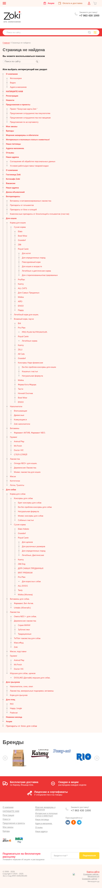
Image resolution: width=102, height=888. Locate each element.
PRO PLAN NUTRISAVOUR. (35, 332)
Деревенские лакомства (25, 621)
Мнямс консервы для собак (30, 516)
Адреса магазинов (18, 87)
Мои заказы (11, 126)
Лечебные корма (29, 341)
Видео (13, 83)
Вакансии (10, 183)
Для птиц (10, 699)
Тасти (20, 389)
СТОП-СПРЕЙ (20, 454)
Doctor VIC (19, 450)
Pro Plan (21, 328)
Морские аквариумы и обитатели (22, 135)
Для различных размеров (33, 546)
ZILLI (20, 349)
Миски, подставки (18, 651)
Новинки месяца (14, 717)
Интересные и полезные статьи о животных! (28, 139)
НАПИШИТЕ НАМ (14, 91)
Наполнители (16, 406)
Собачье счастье (26, 520)
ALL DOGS (23, 586)
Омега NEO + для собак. (25, 616)
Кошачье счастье (30, 371)
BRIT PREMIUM (25, 573)
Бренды (10, 131)
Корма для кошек (18, 223)
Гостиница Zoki (13, 174)
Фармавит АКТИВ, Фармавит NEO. (30, 433)
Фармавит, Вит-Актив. (24, 603)
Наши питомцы (13, 144)
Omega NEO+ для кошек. (25, 463)
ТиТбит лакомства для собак (27, 638)
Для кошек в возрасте (32, 266)
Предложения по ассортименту (24, 122)
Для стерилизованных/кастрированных (40, 275)
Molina (21, 297)
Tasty (20, 590)
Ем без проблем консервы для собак (35, 507)
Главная (6, 43)
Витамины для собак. (20, 599)
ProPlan (21, 279)
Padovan (14, 713)
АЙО (20, 301)
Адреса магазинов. (15, 148)
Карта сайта (93, 871)
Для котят (26, 253)
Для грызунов (13, 682)
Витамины (14, 428)
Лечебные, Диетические (33, 555)
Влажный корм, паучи (24, 319)
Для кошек (11, 218)
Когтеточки (15, 481)
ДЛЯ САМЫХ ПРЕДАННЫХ (30, 568)
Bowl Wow (22, 236)
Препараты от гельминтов (22, 205)
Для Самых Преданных (28, 293)
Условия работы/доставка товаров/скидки (29, 166)
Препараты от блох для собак (21, 726)
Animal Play (19, 441)
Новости (10, 100)
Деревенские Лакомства (25, 468)
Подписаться (89, 855)
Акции (9, 721)
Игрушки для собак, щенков (22, 673)
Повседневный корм (31, 262)
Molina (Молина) (25, 594)
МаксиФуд (19, 643)
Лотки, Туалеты (17, 485)
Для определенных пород (33, 258)
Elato (20, 231)
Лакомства (15, 459)
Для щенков (27, 542)
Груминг (13, 437)
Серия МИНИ (24, 625)
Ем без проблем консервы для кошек (39, 367)
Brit (19, 323)
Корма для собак (18, 494)
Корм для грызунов (18, 695)
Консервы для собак (23, 498)
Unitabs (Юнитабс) (22, 608)
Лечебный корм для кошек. (26, 314)
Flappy (21, 310)
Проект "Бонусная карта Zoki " (23, 109)
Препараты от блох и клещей (23, 209)
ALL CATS (22, 288)
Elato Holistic (23, 529)
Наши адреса (12, 157)
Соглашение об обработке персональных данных (32, 161)
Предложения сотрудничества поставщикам (30, 118)
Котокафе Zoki (13, 179)
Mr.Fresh (18, 446)
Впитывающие (20, 411)
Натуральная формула (32, 376)
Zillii (19, 244)
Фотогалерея (16, 78)
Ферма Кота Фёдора (27, 384)
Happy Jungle (16, 708)
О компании (12, 74)
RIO (12, 704)
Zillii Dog (21, 564)
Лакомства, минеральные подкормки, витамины (32, 691)
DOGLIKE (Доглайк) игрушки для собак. (32, 678)
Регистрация (12, 96)
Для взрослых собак (31, 581)
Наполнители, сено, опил (21, 686)
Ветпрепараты (13, 196)
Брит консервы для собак (29, 503)
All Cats (21, 354)
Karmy (21, 284)
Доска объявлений (15, 192)
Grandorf (22, 240)
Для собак (11, 489)
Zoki (16, 647)
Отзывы (10, 153)
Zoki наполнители (22, 424)
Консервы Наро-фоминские (30, 363)
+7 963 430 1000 (89, 15)
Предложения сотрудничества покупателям (30, 113)
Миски (13, 476)
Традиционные (24, 634)
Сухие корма (20, 227)
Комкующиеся (20, 419)
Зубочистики (24, 629)
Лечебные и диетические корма (36, 271)
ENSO (21, 306)
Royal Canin (23, 249)
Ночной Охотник (25, 393)
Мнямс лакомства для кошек (27, 472)
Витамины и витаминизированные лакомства (30, 201)
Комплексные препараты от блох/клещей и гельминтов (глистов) (39, 214)
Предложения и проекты (18, 104)
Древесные (19, 415)
